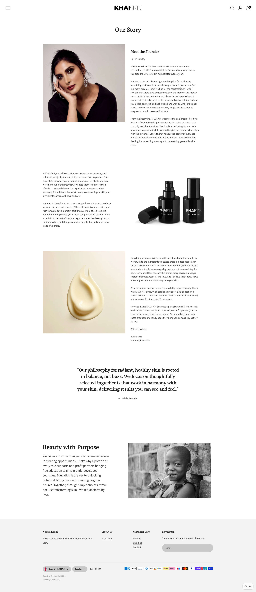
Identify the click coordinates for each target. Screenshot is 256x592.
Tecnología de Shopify (51, 579)
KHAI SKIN (61, 576)
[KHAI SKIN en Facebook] (91, 569)
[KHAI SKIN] (128, 8)
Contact (137, 547)
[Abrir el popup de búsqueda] (232, 8)
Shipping (137, 542)
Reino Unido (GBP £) (57, 569)
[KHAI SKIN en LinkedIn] (99, 569)
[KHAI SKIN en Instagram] (95, 569)
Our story (107, 538)
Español (78, 569)
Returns (137, 538)
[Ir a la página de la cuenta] (240, 8)
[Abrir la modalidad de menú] (7, 8)
